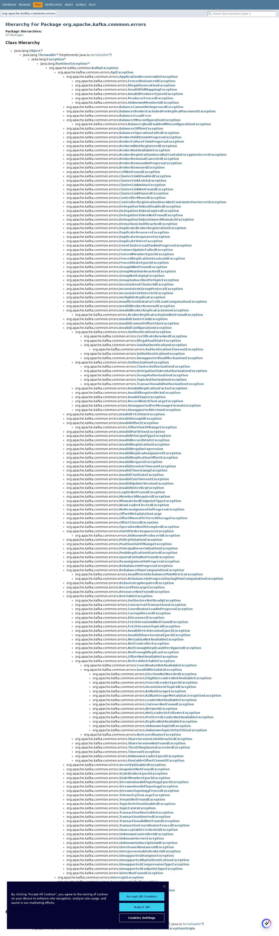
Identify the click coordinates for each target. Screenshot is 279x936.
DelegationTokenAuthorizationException (172, 371)
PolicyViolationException (140, 539)
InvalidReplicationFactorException (157, 388)
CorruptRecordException (149, 613)
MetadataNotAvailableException (156, 639)
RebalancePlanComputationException (151, 570)
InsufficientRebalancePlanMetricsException (165, 574)
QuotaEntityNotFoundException (146, 557)
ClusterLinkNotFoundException (146, 189)
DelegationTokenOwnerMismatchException (156, 219)
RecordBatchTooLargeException (155, 401)
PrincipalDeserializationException (148, 548)
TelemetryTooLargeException (144, 795)
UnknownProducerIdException (154, 535)
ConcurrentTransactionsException (157, 605)
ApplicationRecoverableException (148, 76)
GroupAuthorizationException (162, 375)
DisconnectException (146, 617)
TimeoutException (144, 752)
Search (81, 4)
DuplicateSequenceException (144, 236)
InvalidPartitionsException (142, 431)
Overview (9, 4)
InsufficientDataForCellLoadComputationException (163, 301)
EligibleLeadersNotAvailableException (178, 678)
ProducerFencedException (150, 98)
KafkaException (105, 68)
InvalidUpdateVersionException (146, 483)
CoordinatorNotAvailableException (167, 665)
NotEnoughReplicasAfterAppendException (164, 648)
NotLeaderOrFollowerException (172, 713)
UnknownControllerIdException (146, 834)
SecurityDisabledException (142, 765)
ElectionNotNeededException (171, 674)
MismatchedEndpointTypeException (150, 501)
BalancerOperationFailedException (149, 133)
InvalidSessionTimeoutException (147, 466)
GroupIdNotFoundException (143, 267)
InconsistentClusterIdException (146, 284)
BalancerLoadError (135, 115)
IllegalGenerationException (151, 85)
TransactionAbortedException (144, 816)
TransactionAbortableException (146, 812)
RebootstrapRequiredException (146, 583)
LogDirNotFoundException (142, 492)
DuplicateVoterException (141, 241)
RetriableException (136, 596)
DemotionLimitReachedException (148, 224)
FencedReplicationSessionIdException (152, 258)
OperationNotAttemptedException (149, 527)
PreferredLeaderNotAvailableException (179, 717)
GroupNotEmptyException (141, 275)
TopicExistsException (137, 808)
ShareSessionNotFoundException (156, 743)
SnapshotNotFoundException (144, 769)
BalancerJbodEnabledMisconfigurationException (169, 124)
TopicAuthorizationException (162, 379)
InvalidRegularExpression (141, 449)
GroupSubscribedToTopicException (149, 280)
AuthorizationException (148, 362)
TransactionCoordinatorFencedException (154, 825)
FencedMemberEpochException (146, 254)
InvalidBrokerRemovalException (147, 306)
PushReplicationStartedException (148, 552)
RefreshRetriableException (151, 661)
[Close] (164, 886)
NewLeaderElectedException (144, 505)
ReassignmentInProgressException (149, 561)
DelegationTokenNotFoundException (151, 215)
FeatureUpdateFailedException (146, 250)
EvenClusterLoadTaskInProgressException (155, 245)
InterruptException (127, 877)
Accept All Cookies (142, 896)
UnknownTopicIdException (168, 726)
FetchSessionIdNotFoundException (158, 622)
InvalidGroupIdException (140, 418)
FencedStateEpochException (144, 262)
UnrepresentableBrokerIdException (150, 851)
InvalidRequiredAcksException (154, 392)
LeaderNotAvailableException (171, 700)
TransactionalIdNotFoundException (149, 821)
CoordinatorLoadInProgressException (160, 609)
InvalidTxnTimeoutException (144, 479)
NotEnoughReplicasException (153, 652)
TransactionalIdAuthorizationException (170, 384)
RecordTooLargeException (142, 587)
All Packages (14, 35)
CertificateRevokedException (162, 336)
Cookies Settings (141, 917)
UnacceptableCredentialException (148, 829)
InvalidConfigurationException (145, 327)
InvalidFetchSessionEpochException (159, 630)
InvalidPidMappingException (152, 89)
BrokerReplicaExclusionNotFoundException (165, 314)
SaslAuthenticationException (162, 345)
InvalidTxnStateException (141, 474)
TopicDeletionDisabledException (147, 804)
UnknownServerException (141, 838)
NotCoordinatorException (159, 734)
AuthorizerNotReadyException (154, 600)
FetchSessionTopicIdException (154, 626)
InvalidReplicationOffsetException (148, 457)
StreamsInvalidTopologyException (148, 786)
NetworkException (161, 708)
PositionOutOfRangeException (145, 544)
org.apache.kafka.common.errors (29, 13)
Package (25, 4)
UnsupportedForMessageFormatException (164, 405)
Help (92, 4)
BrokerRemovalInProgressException (150, 163)
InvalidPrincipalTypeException (145, 436)
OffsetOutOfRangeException (152, 427)
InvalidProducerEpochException (155, 94)
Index (69, 4)
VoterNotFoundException (141, 873)
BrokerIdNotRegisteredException (148, 146)
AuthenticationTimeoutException (174, 349)
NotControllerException (148, 643)
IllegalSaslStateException (159, 340)
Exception (55, 59)
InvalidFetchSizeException (142, 414)
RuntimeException (71, 63)
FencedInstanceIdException (151, 81)
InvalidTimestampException (143, 470)
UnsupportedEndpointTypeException (151, 868)
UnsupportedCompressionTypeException (154, 864)
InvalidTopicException (147, 397)
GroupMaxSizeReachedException (147, 271)
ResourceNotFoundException (144, 591)
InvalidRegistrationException (144, 444)
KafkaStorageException (165, 691)
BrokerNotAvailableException (144, 150)
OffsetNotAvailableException (153, 656)
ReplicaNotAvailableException (171, 721)
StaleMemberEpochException (144, 778)
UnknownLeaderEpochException (156, 756)
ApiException (122, 72)
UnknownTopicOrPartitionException (176, 730)
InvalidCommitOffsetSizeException (149, 323)
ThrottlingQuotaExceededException (159, 747)
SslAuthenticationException (161, 353)
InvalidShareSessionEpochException (159, 635)
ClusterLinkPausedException (143, 193)
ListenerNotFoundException (169, 704)
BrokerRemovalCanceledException (149, 159)
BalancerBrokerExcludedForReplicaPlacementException (167, 111)
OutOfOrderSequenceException (146, 531)
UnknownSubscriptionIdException (148, 843)
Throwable (47, 55)
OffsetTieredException (138, 522)
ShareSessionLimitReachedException (160, 739)
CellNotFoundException (139, 172)
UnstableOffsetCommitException (156, 760)
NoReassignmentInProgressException (151, 509)
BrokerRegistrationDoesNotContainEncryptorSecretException (172, 154)
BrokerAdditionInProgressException (150, 137)
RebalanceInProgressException (146, 566)
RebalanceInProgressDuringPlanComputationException (175, 578)
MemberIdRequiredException (144, 496)
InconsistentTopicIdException (170, 687)
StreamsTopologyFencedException (149, 790)
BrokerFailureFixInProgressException (151, 141)
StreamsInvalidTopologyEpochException (154, 782)
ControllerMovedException (142, 197)
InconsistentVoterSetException (146, 293)
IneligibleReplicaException (142, 297)
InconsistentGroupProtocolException (151, 289)
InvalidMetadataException (159, 669)
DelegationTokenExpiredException (149, 211)
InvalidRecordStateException (144, 440)
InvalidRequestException (140, 462)
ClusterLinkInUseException (142, 185)
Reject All (141, 907)
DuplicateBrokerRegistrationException (152, 228)
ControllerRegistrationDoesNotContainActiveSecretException (172, 202)
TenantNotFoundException (142, 799)
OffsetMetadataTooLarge (140, 513)
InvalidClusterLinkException (143, 319)
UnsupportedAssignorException (146, 855)
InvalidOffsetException (138, 423)
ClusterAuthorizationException (163, 366)
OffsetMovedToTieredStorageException (153, 518)
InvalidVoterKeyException (141, 488)
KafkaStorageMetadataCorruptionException (183, 695)
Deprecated (53, 4)
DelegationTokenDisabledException (150, 206)
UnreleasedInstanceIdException (146, 847)
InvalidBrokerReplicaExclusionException (154, 310)
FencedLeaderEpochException (171, 682)
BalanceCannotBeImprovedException (151, 107)
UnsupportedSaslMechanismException (170, 358)
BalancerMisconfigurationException (149, 120)
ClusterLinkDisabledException (145, 176)
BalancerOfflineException (141, 128)
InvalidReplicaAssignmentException (150, 453)
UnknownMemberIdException (153, 102)
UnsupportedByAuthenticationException (154, 860)
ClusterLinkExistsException (142, 180)
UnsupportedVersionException (154, 410)
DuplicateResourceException (144, 232)
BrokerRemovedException (142, 167)
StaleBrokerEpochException (143, 773)
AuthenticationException (149, 332)
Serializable (99, 55)
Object (35, 50)
